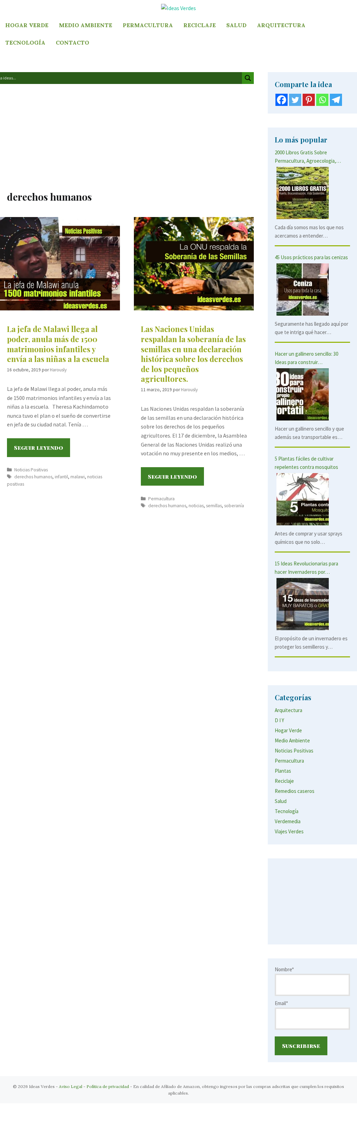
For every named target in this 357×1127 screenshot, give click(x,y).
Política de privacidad (107, 1086)
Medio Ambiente (85, 25)
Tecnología (25, 42)
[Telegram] (336, 100)
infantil (61, 477)
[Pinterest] (309, 100)
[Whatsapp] (322, 100)
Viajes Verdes (289, 831)
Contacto (72, 42)
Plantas (283, 770)
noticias (196, 506)
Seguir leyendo (42, 450)
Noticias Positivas (31, 470)
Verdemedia (288, 821)
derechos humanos (33, 477)
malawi (77, 477)
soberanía (234, 506)
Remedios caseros (294, 791)
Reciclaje (199, 25)
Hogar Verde (26, 25)
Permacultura (148, 25)
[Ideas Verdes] (178, 7)
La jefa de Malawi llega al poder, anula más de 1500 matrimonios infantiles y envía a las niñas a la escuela (58, 344)
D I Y (279, 720)
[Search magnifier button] (248, 78)
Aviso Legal (70, 1086)
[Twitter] (295, 100)
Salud (236, 25)
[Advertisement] (127, 139)
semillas (214, 506)
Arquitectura (281, 25)
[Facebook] (281, 100)
